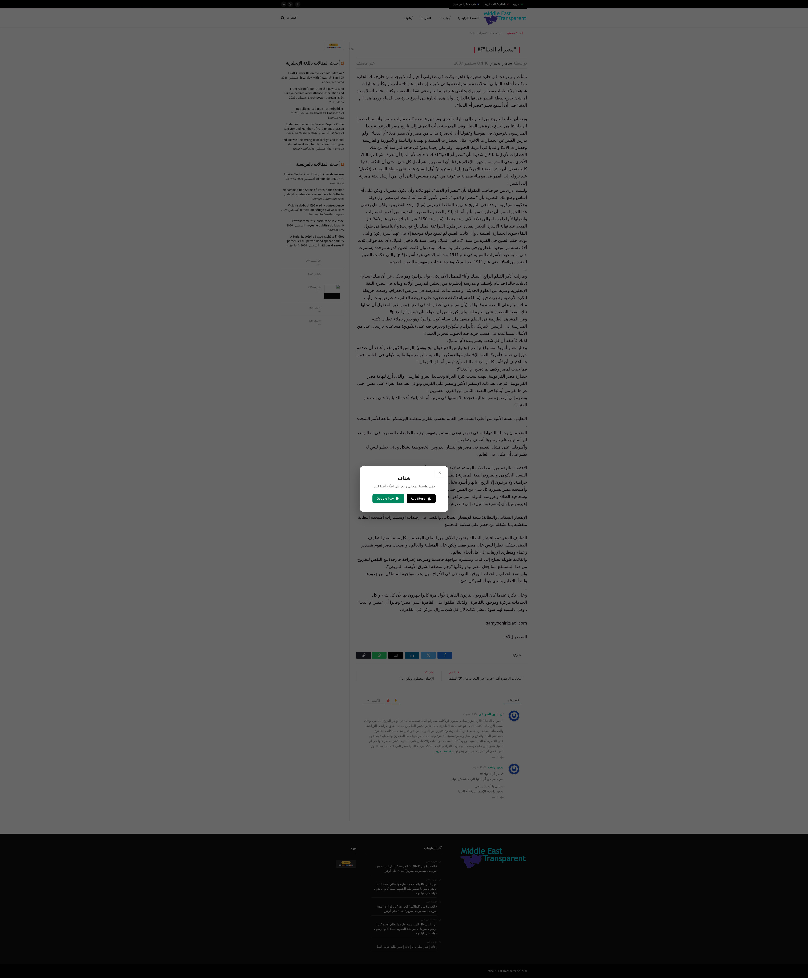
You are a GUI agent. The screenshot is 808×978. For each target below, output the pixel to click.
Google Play (385, 498)
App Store (418, 498)
